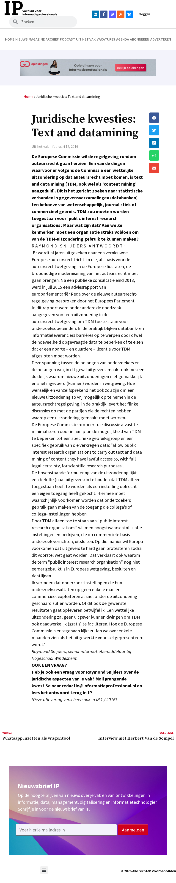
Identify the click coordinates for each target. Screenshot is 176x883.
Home (9, 39)
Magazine (37, 39)
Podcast (67, 39)
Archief (52, 39)
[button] (161, 117)
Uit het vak (86, 39)
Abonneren (139, 39)
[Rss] (120, 14)
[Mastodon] (112, 14)
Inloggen (144, 14)
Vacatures (106, 39)
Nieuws (21, 39)
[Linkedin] (95, 14)
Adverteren (160, 39)
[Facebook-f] (103, 14)
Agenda (122, 39)
